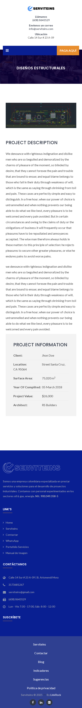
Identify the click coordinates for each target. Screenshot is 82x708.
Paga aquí (68, 50)
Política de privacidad (41, 688)
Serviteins (12, 528)
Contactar (12, 534)
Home (9, 522)
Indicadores (41, 670)
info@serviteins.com (41, 28)
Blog (41, 662)
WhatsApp (12, 540)
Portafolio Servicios (17, 546)
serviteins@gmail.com (21, 592)
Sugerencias (41, 679)
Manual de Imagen (16, 553)
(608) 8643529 (41, 20)
